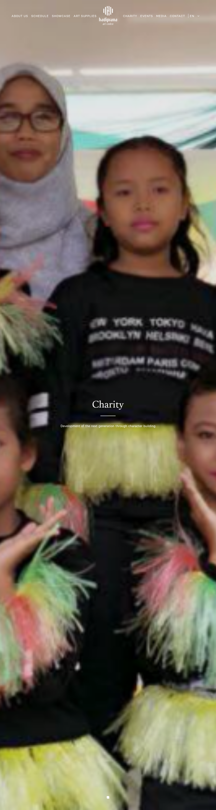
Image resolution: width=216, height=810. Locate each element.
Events (146, 16)
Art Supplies (85, 16)
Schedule (40, 16)
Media (161, 16)
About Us (20, 16)
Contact (177, 16)
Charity (130, 16)
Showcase (61, 16)
